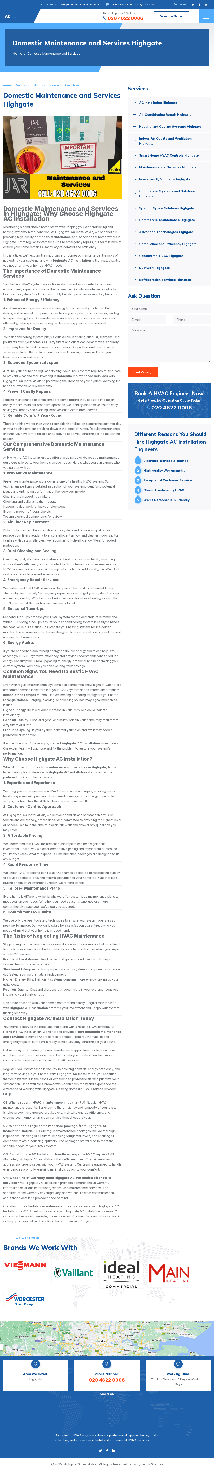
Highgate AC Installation (80, 1464)
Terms (145, 1464)
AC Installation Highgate (158, 103)
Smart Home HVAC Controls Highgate (169, 155)
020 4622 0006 (125, 18)
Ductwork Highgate (154, 268)
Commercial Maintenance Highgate (167, 220)
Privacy (135, 1464)
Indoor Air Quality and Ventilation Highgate (165, 140)
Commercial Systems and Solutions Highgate (167, 193)
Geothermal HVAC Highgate (161, 256)
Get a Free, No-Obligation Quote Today (169, 400)
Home (17, 53)
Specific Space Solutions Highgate (166, 208)
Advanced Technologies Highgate (166, 232)
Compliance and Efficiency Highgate (168, 244)
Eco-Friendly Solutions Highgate (164, 179)
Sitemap (157, 1464)
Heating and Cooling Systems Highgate (170, 126)
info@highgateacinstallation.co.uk (77, 4)
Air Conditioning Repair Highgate (165, 115)
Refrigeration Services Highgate (165, 280)
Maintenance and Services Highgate (168, 167)
